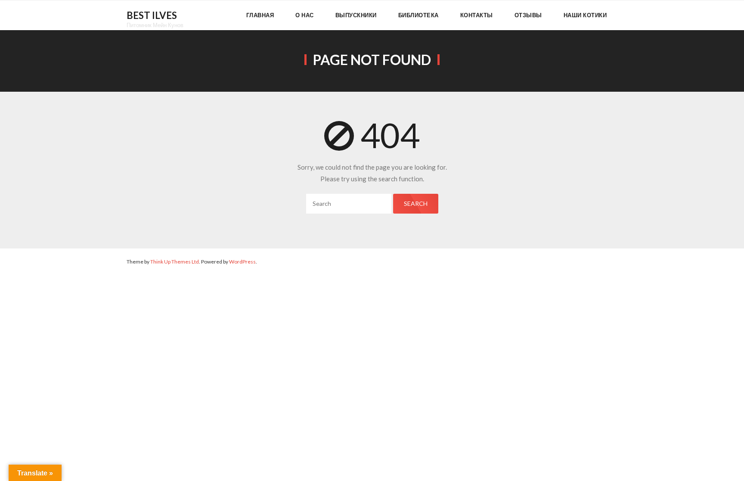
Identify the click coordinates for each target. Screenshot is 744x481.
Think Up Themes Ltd (174, 261)
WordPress (242, 261)
